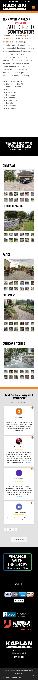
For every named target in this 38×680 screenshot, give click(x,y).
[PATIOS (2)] (11, 283)
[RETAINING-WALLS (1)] (32, 240)
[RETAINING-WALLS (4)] (21, 234)
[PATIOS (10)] (21, 288)
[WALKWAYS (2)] (19, 310)
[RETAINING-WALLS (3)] (16, 234)
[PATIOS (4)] (21, 283)
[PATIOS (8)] (11, 288)
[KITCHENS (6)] (32, 371)
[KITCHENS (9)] (16, 377)
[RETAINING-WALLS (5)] (27, 234)
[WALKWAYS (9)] (16, 329)
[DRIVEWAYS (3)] (27, 194)
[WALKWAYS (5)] (27, 323)
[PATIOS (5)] (27, 283)
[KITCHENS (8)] (11, 377)
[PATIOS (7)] (5, 288)
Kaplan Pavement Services (21, 670)
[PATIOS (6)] (32, 283)
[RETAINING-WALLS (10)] (16, 240)
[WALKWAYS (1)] (11, 323)
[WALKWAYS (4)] (21, 323)
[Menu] (32, 7)
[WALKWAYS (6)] (32, 323)
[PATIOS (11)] (27, 288)
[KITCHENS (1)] (19, 358)
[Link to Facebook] (33, 675)
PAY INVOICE (13, 1)
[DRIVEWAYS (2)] (21, 194)
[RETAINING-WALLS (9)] (11, 240)
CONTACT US (25, 1)
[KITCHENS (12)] (32, 377)
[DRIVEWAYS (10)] (27, 199)
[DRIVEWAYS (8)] (11, 194)
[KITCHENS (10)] (21, 377)
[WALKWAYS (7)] (5, 329)
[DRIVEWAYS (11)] (32, 199)
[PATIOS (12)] (32, 288)
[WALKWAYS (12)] (32, 329)
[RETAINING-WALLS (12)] (27, 240)
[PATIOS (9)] (16, 288)
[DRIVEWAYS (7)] (16, 199)
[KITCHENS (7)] (5, 377)
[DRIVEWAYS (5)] (5, 199)
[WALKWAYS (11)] (27, 329)
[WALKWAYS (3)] (16, 323)
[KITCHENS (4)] (21, 371)
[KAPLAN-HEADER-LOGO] (16, 7)
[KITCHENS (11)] (27, 377)
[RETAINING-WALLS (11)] (21, 240)
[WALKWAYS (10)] (21, 329)
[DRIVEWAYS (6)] (11, 199)
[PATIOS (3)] (16, 283)
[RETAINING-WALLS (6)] (32, 234)
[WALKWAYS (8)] (11, 329)
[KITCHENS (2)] (11, 371)
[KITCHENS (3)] (16, 371)
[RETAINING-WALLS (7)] (5, 240)
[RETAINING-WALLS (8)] (19, 221)
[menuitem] (32, 7)
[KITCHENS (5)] (27, 371)
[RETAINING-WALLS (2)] (11, 234)
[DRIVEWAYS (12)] (19, 180)
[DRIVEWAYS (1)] (16, 194)
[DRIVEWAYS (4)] (32, 194)
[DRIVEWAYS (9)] (21, 199)
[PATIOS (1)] (19, 269)
